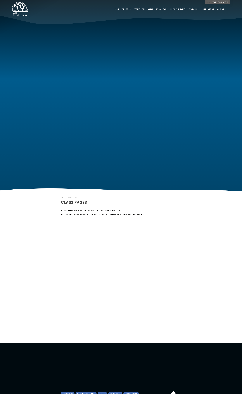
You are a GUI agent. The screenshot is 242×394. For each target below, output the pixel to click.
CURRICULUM (73, 198)
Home (63, 198)
